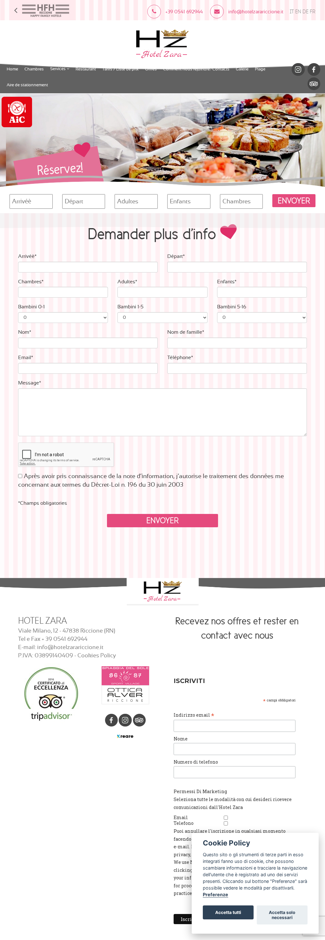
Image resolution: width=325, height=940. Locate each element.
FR (312, 11)
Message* (29, 382)
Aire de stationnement (27, 85)
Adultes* (127, 281)
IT (292, 11)
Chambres (34, 69)
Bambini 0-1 (31, 306)
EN (298, 11)
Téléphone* (180, 357)
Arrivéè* (27, 256)
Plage (260, 69)
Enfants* (226, 281)
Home (12, 69)
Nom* (24, 332)
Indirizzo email (194, 715)
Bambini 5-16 (231, 306)
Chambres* (30, 281)
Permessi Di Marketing (200, 791)
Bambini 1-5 (130, 306)
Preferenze (215, 894)
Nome (181, 739)
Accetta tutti (228, 912)
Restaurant (86, 69)
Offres (151, 69)
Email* (25, 357)
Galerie (242, 69)
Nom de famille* (185, 332)
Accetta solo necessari (282, 915)
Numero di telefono (196, 762)
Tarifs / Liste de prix (120, 69)
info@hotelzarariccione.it (70, 647)
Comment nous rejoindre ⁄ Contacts (196, 69)
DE (305, 11)
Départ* (176, 256)
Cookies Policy (96, 656)
